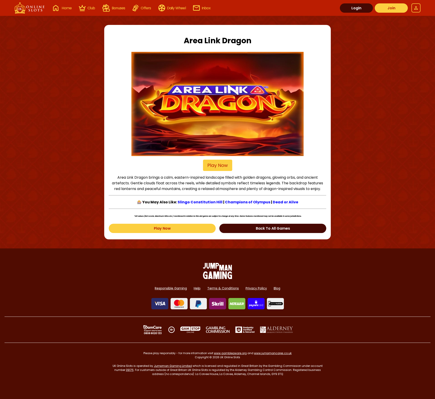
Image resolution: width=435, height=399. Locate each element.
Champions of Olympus (247, 202)
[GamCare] (152, 329)
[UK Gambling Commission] (218, 330)
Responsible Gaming (171, 288)
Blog (277, 288)
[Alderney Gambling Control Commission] (276, 330)
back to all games (273, 228)
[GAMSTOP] (190, 330)
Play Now (162, 228)
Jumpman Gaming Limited (173, 366)
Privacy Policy (256, 288)
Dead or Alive (285, 202)
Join (391, 8)
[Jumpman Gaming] (217, 277)
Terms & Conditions (223, 288)
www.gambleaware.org (230, 353)
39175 (130, 370)
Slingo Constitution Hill (200, 202)
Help (197, 288)
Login (356, 8)
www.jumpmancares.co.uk (273, 353)
